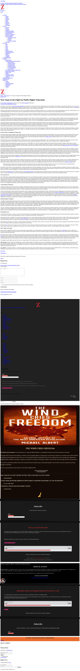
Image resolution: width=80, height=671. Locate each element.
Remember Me (5, 656)
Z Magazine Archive (10, 74)
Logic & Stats (10, 69)
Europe (7, 49)
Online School (8, 60)
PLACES (5, 43)
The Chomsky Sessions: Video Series (13, 70)
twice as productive (24, 218)
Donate (1, 9)
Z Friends (7, 82)
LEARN (4, 58)
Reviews (7, 24)
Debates (7, 21)
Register (19, 667)
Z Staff (7, 81)
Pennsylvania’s (10, 171)
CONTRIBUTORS (7, 57)
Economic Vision (11, 64)
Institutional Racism (12, 66)
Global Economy (11, 65)
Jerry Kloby (4, 102)
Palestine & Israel (9, 51)
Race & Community (9, 35)
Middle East (8, 53)
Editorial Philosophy (10, 83)
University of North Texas (59, 192)
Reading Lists (8, 72)
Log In (2, 655)
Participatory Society (12, 37)
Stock (1, 235)
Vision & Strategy (9, 36)
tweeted (76, 107)
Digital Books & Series (10, 71)
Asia (6, 45)
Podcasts (7, 18)
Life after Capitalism (12, 41)
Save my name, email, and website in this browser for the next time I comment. (17, 284)
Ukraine (7, 54)
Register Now (9, 650)
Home (1, 95)
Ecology (7, 28)
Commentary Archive (10, 75)
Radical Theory (11, 62)
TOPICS (4, 26)
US (5, 96)
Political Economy (11, 63)
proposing (64, 230)
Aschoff (71, 161)
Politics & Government (10, 34)
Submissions (8, 84)
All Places (8, 56)
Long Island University (28, 171)
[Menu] (1, 13)
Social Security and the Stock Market (8, 291)
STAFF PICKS (6, 79)
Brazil (7, 46)
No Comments (25, 102)
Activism (7, 27)
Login (9, 662)
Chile (7, 47)
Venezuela (8, 55)
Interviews (8, 23)
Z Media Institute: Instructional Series (13, 61)
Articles (7, 16)
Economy (7, 29)
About (1, 354)
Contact (7, 86)
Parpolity (10, 38)
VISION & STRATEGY (8, 78)
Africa (7, 44)
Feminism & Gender (10, 30)
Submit (14, 401)
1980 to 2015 (18, 156)
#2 (7, 221)
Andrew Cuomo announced (18, 106)
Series (7, 20)
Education (2, 96)
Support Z (8, 85)
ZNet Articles (6, 95)
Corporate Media (9, 33)
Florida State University (6, 194)
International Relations (10, 32)
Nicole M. (67, 161)
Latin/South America (10, 52)
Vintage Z (7, 76)
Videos (7, 17)
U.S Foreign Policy (12, 67)
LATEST (5, 15)
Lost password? (3, 657)
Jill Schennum (10, 102)
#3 (7, 224)
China (7, 48)
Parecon (9, 39)
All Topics (8, 42)
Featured (7, 19)
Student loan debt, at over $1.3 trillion (69, 145)
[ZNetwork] (2, 8)
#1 (7, 217)
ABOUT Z (5, 80)
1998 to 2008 (48, 136)
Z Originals (8, 25)
